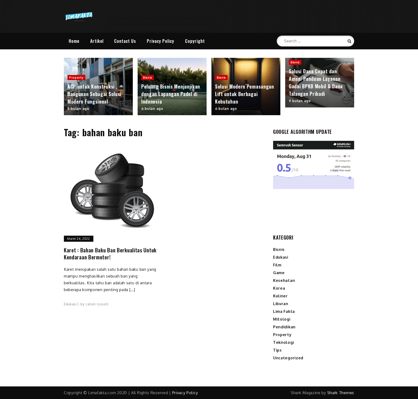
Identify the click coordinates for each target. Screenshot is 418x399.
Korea (279, 288)
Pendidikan (284, 326)
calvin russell (97, 304)
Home (74, 41)
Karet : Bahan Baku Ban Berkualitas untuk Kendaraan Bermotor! (110, 253)
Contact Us (125, 41)
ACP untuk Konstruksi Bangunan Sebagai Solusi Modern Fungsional (94, 94)
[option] (98, 86)
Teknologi (283, 342)
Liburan (280, 303)
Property (76, 77)
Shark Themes (340, 392)
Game (279, 272)
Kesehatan (284, 280)
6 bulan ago (152, 108)
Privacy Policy (160, 41)
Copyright (195, 41)
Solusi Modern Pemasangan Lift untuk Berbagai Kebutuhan (244, 94)
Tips (277, 350)
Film (277, 265)
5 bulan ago (78, 108)
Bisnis (147, 77)
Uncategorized (288, 357)
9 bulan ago (300, 101)
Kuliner (280, 296)
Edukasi (70, 304)
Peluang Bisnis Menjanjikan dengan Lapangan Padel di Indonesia (170, 94)
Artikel (97, 41)
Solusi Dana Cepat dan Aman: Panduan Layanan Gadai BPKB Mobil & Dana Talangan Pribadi (316, 82)
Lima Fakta (284, 311)
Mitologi (282, 319)
